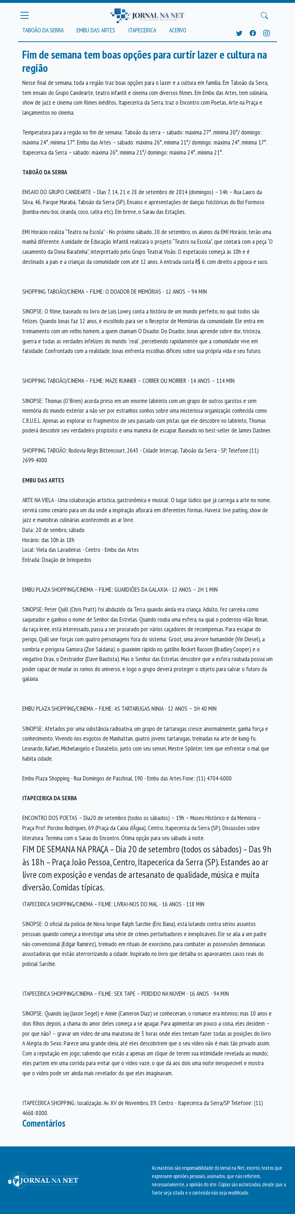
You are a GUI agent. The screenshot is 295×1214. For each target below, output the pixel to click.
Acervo (177, 30)
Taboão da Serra (43, 30)
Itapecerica (142, 30)
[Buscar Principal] (264, 15)
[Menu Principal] (24, 15)
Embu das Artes (96, 30)
